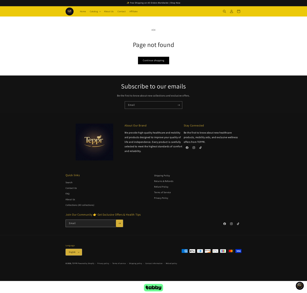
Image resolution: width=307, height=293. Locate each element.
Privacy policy (103, 263)
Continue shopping (153, 60)
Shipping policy (135, 263)
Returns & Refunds (163, 181)
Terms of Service (162, 192)
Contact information (154, 263)
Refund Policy (161, 186)
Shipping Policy (162, 175)
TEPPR (75, 263)
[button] (95, 11)
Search (69, 182)
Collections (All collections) (80, 205)
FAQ (68, 193)
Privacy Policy (161, 198)
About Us (70, 199)
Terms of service (119, 263)
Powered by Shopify (86, 263)
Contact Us (71, 188)
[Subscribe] (178, 105)
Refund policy (171, 263)
